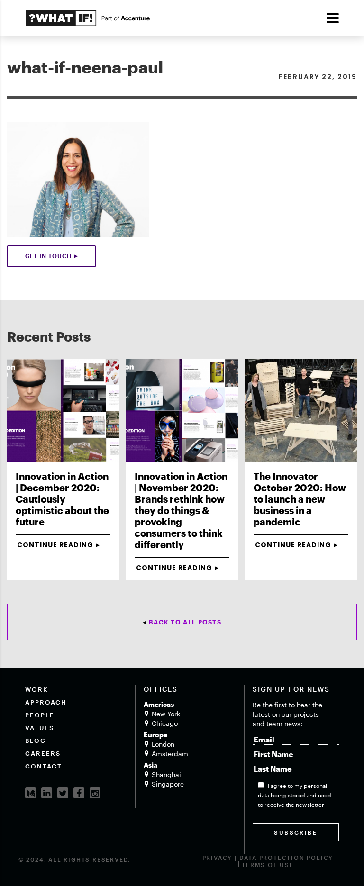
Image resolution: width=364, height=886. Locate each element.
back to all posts (185, 622)
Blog (35, 740)
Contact (43, 766)
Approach (46, 702)
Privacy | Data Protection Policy (268, 857)
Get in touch (48, 256)
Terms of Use (268, 864)
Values (39, 728)
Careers (43, 753)
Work (36, 689)
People (40, 715)
